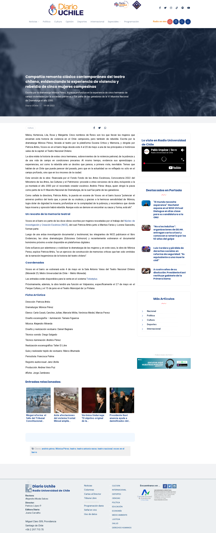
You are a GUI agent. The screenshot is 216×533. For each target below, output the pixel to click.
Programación (131, 21)
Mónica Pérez (62, 449)
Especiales (113, 21)
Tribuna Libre (90, 498)
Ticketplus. (92, 278)
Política (46, 21)
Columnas (89, 489)
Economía (117, 511)
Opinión (70, 21)
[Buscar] (182, 21)
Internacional (97, 21)
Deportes (82, 21)
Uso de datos (90, 514)
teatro (73, 449)
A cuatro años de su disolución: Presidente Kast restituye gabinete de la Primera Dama (169, 274)
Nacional (151, 311)
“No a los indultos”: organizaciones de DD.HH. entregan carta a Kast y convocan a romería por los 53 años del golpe (169, 232)
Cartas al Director (92, 494)
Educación (117, 506)
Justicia (116, 519)
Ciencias (116, 498)
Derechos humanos (122, 528)
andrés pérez (48, 449)
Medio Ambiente (119, 515)
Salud (115, 523)
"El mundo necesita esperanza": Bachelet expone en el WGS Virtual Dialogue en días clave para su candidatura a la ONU (168, 209)
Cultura (58, 21)
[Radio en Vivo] (170, 21)
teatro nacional (105, 449)
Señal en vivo (90, 510)
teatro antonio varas (87, 449)
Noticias (33, 21)
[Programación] (176, 21)
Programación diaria (94, 505)
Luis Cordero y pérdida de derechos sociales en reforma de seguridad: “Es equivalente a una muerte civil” (169, 254)
